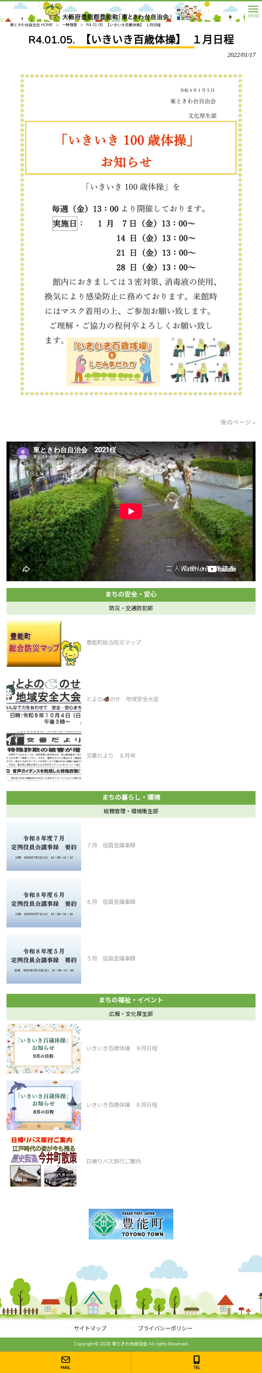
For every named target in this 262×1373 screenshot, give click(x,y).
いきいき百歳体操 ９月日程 (121, 1048)
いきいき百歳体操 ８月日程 (121, 1105)
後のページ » (238, 422)
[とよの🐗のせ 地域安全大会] (43, 699)
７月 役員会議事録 (110, 845)
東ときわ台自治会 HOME (31, 25)
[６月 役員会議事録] (43, 902)
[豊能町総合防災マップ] (43, 643)
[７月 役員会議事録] (43, 846)
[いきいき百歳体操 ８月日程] (43, 1105)
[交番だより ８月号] (43, 756)
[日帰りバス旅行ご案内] (43, 1162)
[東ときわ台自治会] (122, 11)
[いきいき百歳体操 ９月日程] (43, 1049)
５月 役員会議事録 (110, 958)
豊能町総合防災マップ (113, 643)
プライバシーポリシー (165, 1328)
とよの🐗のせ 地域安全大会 (122, 699)
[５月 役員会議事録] (43, 959)
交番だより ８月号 (110, 756)
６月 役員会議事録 (110, 902)
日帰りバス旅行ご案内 (113, 1162)
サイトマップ (90, 1328)
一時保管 (69, 25)
